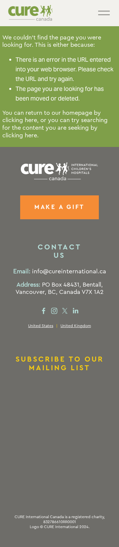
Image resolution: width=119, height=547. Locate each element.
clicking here (19, 120)
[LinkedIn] (75, 311)
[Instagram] (54, 311)
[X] (64, 311)
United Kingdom (75, 326)
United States (40, 326)
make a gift (59, 207)
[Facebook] (43, 311)
